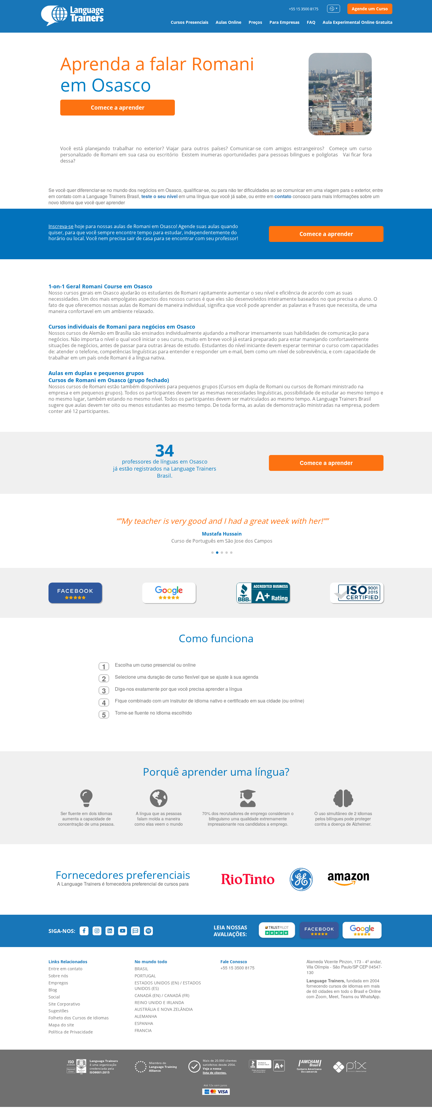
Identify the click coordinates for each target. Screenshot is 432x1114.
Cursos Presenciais (189, 22)
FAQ (311, 22)
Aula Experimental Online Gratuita (357, 22)
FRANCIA (143, 1030)
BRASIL (141, 968)
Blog (52, 990)
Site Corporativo (64, 1004)
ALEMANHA (146, 1016)
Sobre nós (58, 975)
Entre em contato (65, 968)
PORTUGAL (145, 975)
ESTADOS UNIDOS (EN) (157, 983)
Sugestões (58, 1010)
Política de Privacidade (70, 1032)
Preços (255, 22)
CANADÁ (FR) (176, 995)
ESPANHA (144, 1023)
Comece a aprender (118, 107)
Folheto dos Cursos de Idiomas (78, 1018)
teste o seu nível (159, 196)
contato (283, 196)
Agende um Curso (370, 8)
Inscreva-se (60, 226)
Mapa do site (61, 1025)
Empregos (58, 983)
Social (54, 997)
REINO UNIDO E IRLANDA (159, 1002)
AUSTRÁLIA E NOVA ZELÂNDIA (164, 1009)
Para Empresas (284, 22)
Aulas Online (228, 22)
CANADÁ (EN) (147, 995)
